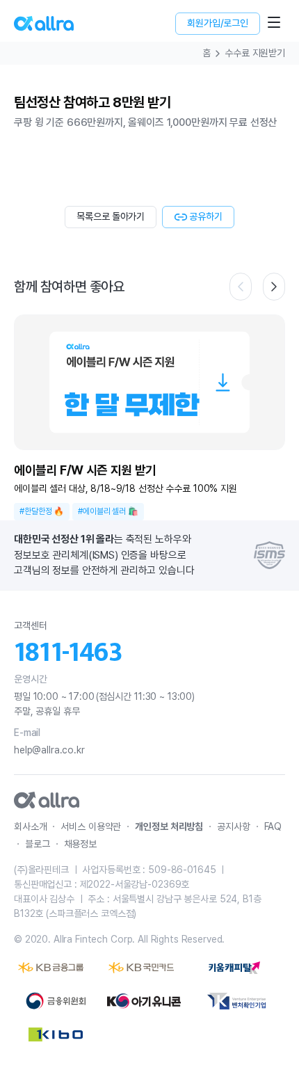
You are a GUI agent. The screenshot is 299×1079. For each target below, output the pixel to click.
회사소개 (30, 826)
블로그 (37, 843)
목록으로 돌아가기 (110, 216)
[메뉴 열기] (274, 22)
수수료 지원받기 (255, 52)
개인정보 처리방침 (169, 826)
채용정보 (80, 843)
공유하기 (205, 216)
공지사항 (233, 826)
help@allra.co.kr (49, 750)
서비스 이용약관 (90, 826)
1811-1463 (68, 652)
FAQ (273, 826)
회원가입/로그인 (217, 23)
